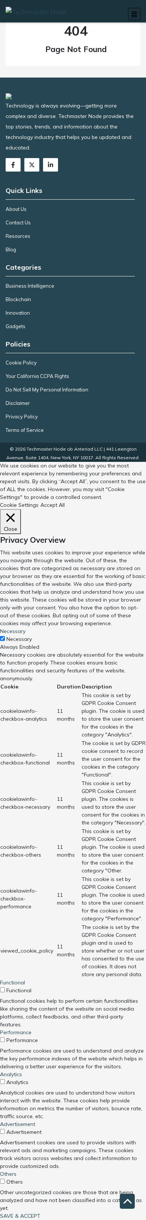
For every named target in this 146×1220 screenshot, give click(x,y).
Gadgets (15, 326)
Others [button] (8, 1174)
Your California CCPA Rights (37, 376)
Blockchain (18, 299)
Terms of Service (25, 430)
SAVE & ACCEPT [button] (20, 1216)
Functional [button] (12, 982)
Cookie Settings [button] (19, 505)
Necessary (19, 639)
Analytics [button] (11, 1074)
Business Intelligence (30, 286)
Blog (11, 249)
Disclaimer (18, 403)
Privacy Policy (22, 417)
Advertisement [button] (17, 1124)
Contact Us (18, 222)
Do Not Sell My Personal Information (47, 390)
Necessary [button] (12, 631)
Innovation (18, 313)
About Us (16, 209)
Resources (18, 236)
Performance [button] (15, 1032)
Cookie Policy (21, 363)
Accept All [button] (52, 505)
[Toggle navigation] (134, 14)
